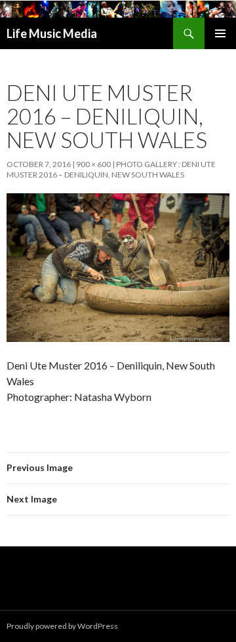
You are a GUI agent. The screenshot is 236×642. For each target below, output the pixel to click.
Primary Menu (220, 33)
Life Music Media (52, 33)
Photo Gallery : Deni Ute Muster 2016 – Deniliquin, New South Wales (111, 169)
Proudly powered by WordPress (62, 626)
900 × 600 (93, 164)
